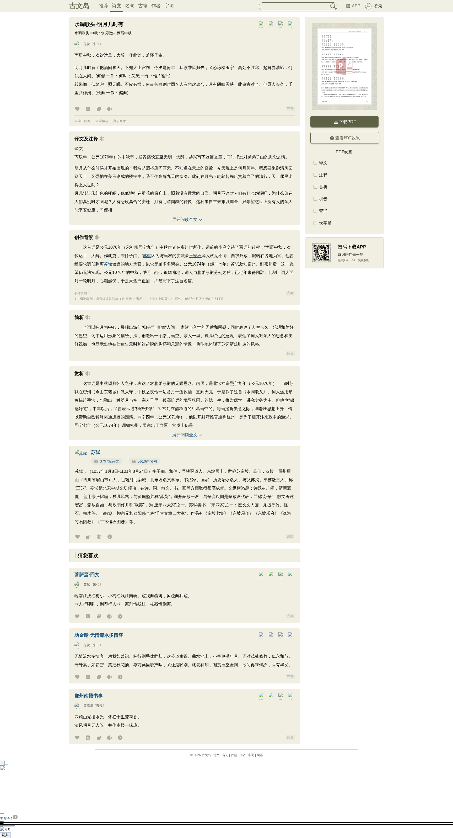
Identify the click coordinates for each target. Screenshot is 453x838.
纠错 (260, 755)
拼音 (323, 199)
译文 (323, 163)
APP (356, 6)
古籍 (143, 5)
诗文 (116, 5)
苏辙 (108, 264)
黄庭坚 (88, 706)
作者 (156, 5)
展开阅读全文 (184, 219)
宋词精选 (101, 121)
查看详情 (6, 818)
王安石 (195, 255)
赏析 (323, 187)
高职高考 (119, 121)
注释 (323, 175)
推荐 (103, 5)
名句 (129, 5)
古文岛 (79, 6)
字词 (169, 5)
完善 (290, 108)
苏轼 (87, 44)
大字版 (325, 223)
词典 (5, 835)
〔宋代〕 (96, 44)
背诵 (323, 211)
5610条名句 (147, 461)
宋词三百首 (82, 121)
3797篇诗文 (109, 461)
